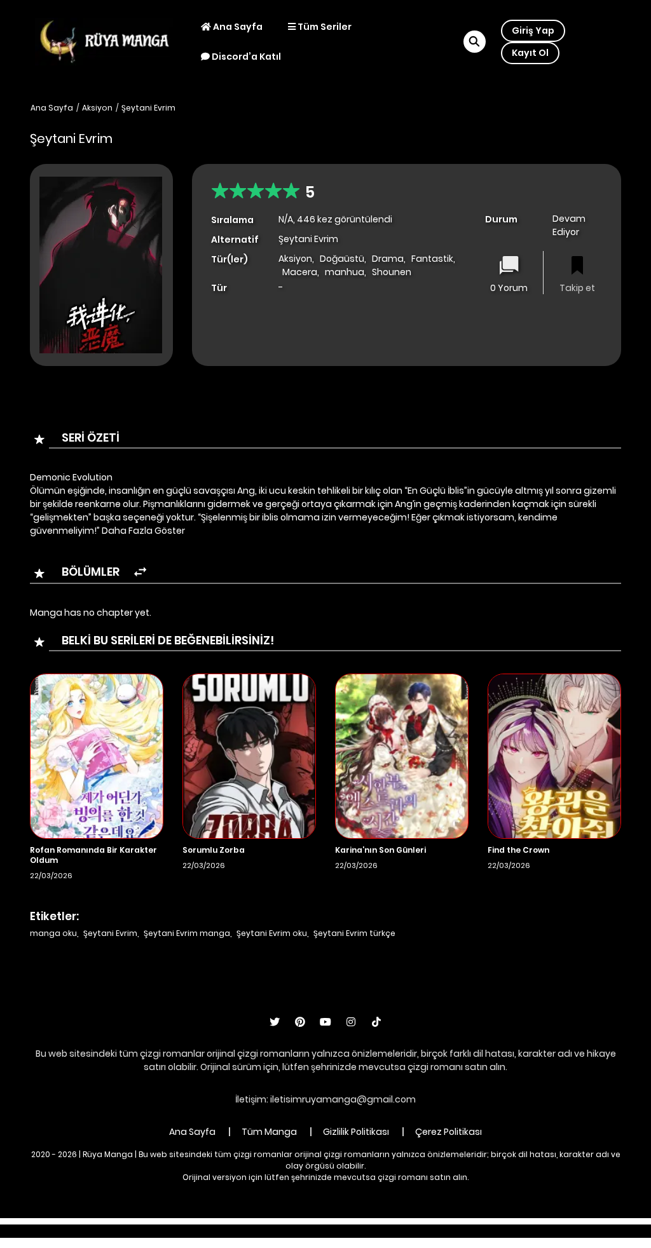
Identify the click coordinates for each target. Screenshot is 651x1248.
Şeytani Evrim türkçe (354, 933)
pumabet (395, 1230)
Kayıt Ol (530, 52)
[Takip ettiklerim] (577, 266)
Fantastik (432, 258)
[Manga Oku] (104, 40)
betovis (474, 1230)
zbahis (303, 1230)
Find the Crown (518, 849)
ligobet (205, 1230)
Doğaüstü (342, 258)
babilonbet (254, 1230)
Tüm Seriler (324, 26)
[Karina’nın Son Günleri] (402, 755)
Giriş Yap (533, 30)
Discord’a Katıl (245, 56)
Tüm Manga (269, 1131)
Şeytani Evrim (148, 107)
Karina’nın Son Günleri (380, 849)
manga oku (53, 933)
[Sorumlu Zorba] (249, 755)
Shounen (391, 272)
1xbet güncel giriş (142, 1230)
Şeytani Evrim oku (271, 933)
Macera (299, 272)
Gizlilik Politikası (356, 1131)
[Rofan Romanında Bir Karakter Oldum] (96, 755)
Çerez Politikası (448, 1131)
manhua (344, 272)
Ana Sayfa (237, 26)
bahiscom (524, 1230)
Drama (388, 258)
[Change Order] (140, 572)
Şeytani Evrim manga (187, 933)
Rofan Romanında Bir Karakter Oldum (93, 854)
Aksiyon (97, 107)
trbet (438, 1230)
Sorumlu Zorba (213, 849)
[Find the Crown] (554, 755)
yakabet (346, 1230)
